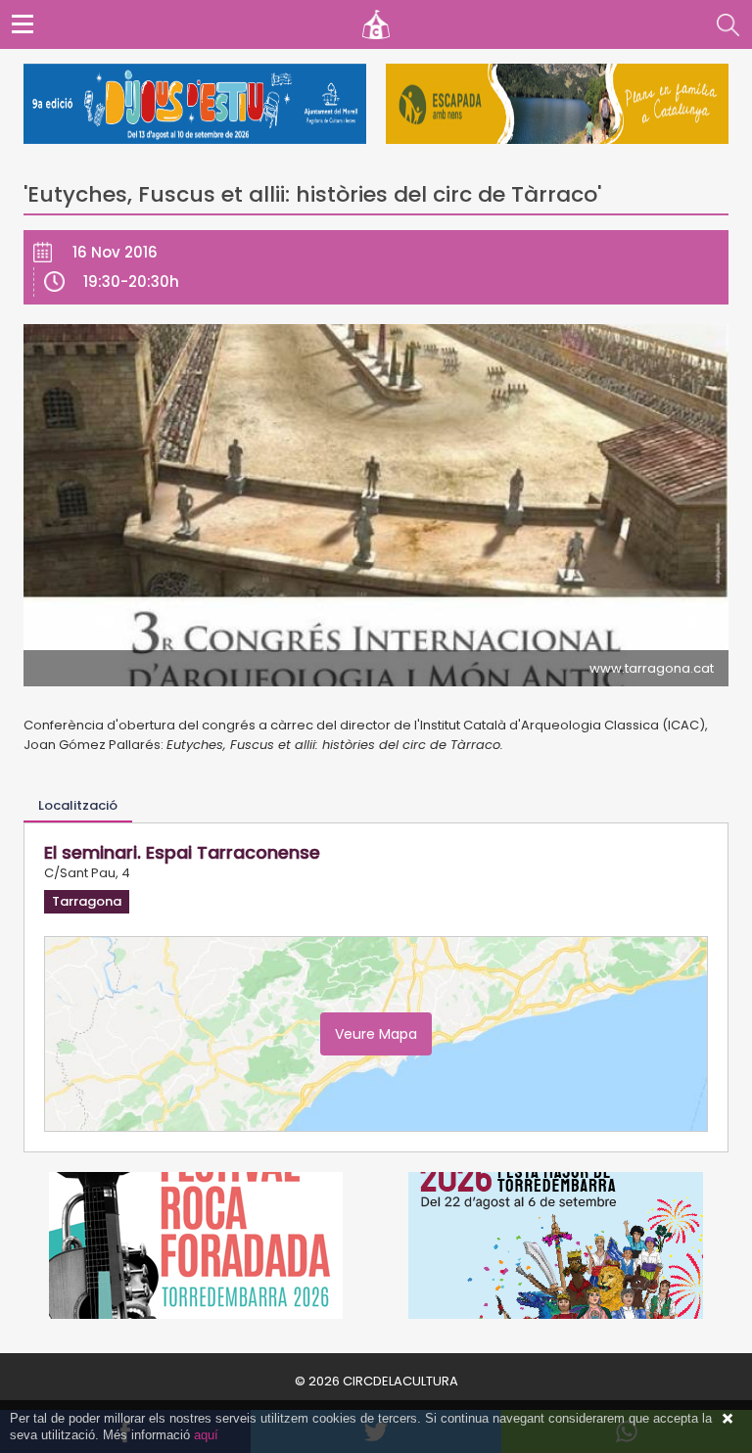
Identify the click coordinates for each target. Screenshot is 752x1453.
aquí (206, 1435)
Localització (78, 805)
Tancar (727, 1419)
